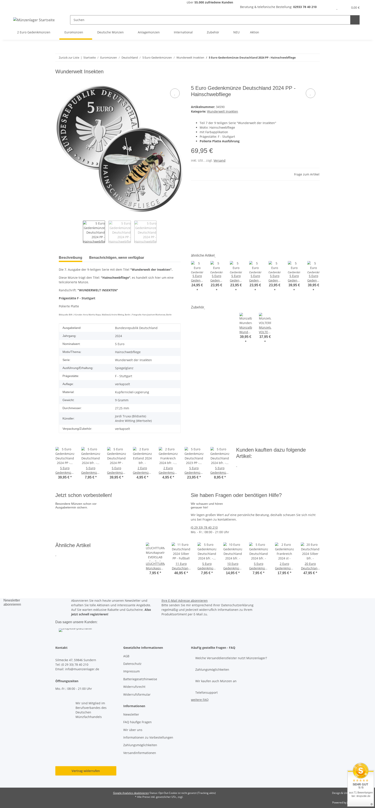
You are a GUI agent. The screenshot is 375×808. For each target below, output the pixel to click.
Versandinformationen (139, 753)
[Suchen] (355, 20)
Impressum (131, 671)
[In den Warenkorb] (58, 82)
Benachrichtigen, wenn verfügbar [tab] (116, 257)
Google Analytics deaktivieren (131, 793)
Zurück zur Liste (69, 57)
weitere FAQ (200, 700)
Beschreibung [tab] (70, 257)
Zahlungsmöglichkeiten (140, 745)
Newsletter (131, 714)
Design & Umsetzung (345, 793)
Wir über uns (132, 730)
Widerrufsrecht (134, 687)
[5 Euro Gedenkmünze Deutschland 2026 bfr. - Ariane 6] (98, 516)
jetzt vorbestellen (69, 530)
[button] (328, 7)
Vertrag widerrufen (86, 771)
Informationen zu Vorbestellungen (148, 737)
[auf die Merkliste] (175, 93)
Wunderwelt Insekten (222, 111)
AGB (126, 656)
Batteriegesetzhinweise (140, 679)
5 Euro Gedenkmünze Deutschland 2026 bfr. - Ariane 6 (137, 521)
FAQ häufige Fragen (137, 722)
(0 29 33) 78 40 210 (204, 527)
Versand (219, 160)
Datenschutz (132, 664)
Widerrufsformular (137, 694)
